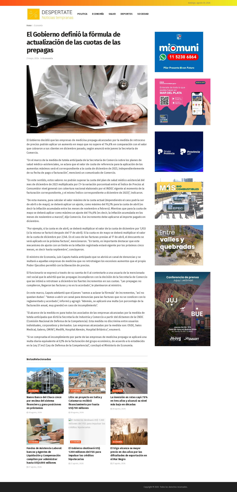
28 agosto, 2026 (35, 412)
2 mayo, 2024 (33, 58)
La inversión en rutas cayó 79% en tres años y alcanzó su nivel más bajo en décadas (128, 401)
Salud (112, 14)
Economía (98, 14)
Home (29, 25)
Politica (82, 14)
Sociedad (143, 14)
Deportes (127, 14)
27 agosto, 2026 (34, 467)
